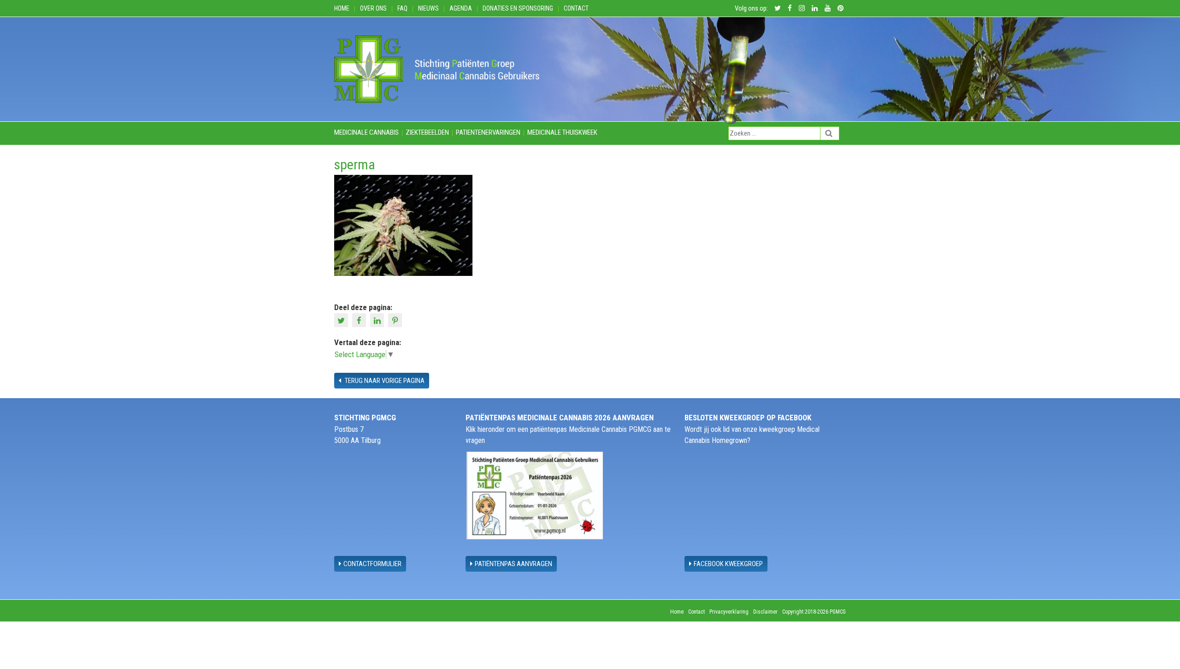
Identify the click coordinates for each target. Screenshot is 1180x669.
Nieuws (428, 8)
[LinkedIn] (378, 319)
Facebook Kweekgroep (728, 564)
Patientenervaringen (488, 132)
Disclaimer (765, 612)
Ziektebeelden (427, 132)
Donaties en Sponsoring (518, 8)
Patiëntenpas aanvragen (513, 564)
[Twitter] (342, 319)
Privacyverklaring (729, 612)
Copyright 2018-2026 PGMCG (814, 612)
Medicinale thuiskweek (562, 132)
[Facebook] (360, 319)
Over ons (373, 8)
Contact (576, 8)
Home (341, 8)
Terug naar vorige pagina (384, 380)
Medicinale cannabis (366, 132)
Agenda (460, 8)
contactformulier (372, 564)
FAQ (402, 8)
